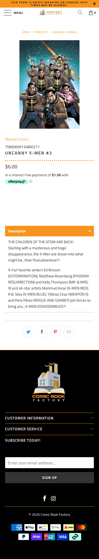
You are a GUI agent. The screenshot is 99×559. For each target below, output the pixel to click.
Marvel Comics (17, 139)
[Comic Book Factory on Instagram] (54, 499)
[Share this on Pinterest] (55, 331)
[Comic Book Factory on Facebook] (45, 499)
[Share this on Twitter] (28, 331)
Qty (8, 190)
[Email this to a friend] (69, 331)
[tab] (49, 231)
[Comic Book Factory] (49, 13)
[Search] (80, 13)
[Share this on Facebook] (42, 331)
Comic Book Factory (55, 514)
